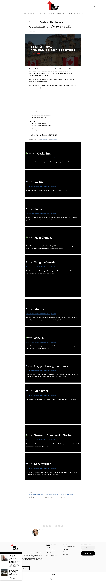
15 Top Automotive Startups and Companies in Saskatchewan (14, 572)
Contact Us (48, 552)
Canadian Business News (69, 546)
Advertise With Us (50, 550)
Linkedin (53, 158)
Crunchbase (44, 139)
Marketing (65, 551)
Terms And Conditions (51, 555)
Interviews (65, 549)
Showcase (65, 554)
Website (36, 158)
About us (48, 547)
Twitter (41, 158)
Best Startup (43, 530)
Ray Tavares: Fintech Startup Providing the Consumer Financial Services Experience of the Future (14, 559)
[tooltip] (44, 526)
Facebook (47, 158)
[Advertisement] (53, 101)
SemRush (54, 139)
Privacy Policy (49, 557)
